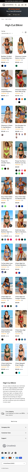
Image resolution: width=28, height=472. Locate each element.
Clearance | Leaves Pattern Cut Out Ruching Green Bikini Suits (20, 59)
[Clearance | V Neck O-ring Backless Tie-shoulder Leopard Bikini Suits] (7, 114)
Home (2, 19)
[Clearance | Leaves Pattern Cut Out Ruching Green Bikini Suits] (21, 45)
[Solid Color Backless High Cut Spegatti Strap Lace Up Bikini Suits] (7, 219)
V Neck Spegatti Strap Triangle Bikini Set (20, 365)
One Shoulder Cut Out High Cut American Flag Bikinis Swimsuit (20, 128)
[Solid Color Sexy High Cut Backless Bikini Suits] (21, 219)
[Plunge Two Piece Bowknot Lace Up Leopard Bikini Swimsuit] (21, 150)
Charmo (6, 468)
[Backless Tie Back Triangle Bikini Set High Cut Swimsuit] (7, 45)
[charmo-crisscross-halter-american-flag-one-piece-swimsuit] (22, 134)
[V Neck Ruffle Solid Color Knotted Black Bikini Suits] (7, 319)
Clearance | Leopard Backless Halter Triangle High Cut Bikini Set (7, 92)
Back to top (14, 421)
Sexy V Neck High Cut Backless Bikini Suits (20, 198)
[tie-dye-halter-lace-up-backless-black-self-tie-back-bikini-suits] (5, 272)
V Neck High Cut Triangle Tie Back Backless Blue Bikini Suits (21, 299)
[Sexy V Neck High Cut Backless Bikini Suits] (21, 185)
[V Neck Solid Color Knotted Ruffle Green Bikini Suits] (7, 352)
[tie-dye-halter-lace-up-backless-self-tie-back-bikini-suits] (2, 272)
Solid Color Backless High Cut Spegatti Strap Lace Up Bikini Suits (7, 232)
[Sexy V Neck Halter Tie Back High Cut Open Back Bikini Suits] (7, 185)
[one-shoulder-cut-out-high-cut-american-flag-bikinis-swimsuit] (16, 134)
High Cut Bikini (8, 19)
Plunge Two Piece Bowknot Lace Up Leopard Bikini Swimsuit (20, 163)
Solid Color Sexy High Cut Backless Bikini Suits (20, 231)
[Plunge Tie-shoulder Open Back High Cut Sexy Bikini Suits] (7, 150)
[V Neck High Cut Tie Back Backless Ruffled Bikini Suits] (7, 285)
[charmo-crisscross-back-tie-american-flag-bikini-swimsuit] (16, 137)
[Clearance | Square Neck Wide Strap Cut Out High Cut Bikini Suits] (21, 78)
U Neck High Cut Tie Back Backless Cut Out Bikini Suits (21, 265)
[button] (22, 4)
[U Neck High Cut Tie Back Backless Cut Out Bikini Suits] (21, 252)
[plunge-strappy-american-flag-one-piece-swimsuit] (19, 134)
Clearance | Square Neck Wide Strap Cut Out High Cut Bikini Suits (20, 92)
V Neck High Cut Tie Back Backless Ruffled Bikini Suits (6, 298)
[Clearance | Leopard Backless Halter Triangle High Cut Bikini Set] (7, 78)
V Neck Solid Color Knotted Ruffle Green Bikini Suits (6, 365)
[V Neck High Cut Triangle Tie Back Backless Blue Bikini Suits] (21, 285)
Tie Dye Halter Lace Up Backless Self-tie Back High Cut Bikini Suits (7, 266)
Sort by (3, 31)
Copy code (17, 14)
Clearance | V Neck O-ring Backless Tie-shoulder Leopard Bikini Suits (7, 128)
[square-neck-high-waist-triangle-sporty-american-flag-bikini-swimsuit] (25, 134)
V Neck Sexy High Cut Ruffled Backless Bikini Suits (20, 332)
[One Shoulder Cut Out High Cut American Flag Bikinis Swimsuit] (21, 114)
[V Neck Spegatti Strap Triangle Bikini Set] (21, 352)
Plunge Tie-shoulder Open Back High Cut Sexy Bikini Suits (7, 163)
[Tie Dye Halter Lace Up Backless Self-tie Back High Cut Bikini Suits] (7, 252)
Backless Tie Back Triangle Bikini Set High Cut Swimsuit (6, 58)
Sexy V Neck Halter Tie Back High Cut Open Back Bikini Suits (6, 199)
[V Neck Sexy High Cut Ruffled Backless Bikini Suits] (21, 319)
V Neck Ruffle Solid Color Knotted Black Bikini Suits (6, 331)
